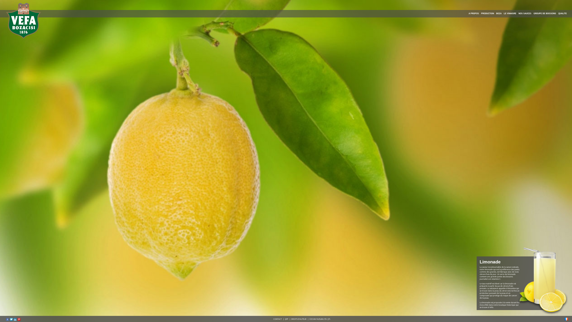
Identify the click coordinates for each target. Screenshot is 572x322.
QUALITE (562, 13)
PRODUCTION (487, 13)
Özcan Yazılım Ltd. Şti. (320, 319)
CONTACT (277, 319)
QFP (286, 319)
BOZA (499, 13)
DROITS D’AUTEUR (298, 319)
